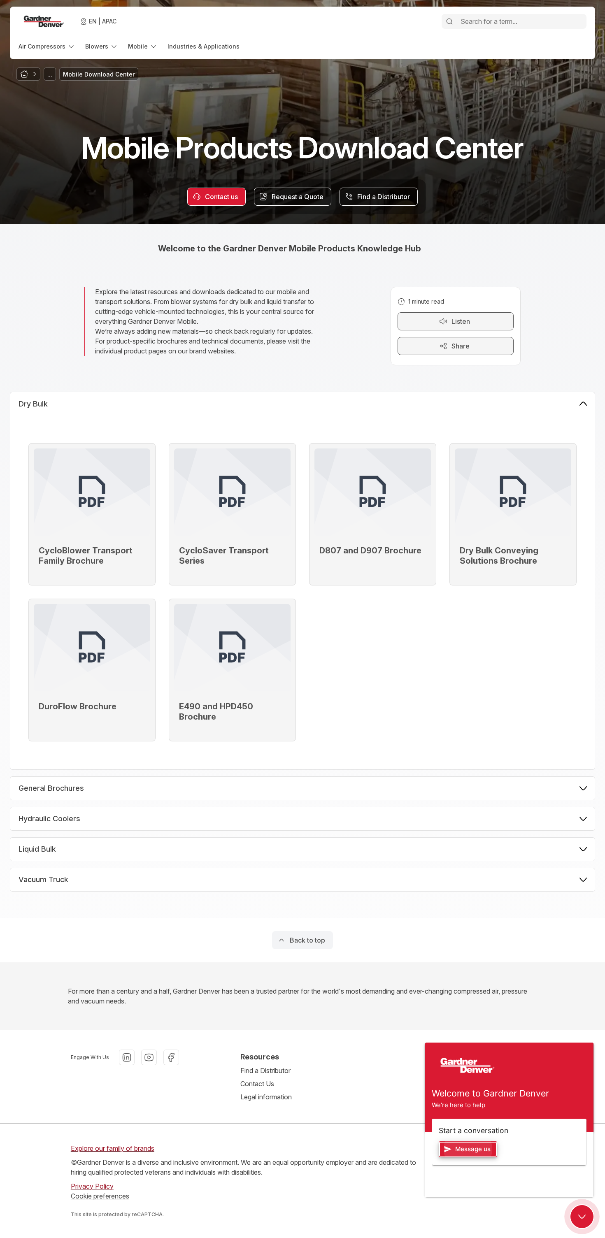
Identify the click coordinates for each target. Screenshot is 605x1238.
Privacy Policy (92, 1186)
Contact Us (257, 1084)
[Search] (449, 21)
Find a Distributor (265, 1070)
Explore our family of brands (112, 1148)
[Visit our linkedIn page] (127, 1057)
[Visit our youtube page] (149, 1057)
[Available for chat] (581, 1216)
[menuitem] (47, 46)
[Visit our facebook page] (171, 1057)
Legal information (266, 1097)
